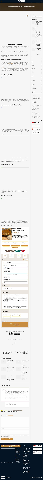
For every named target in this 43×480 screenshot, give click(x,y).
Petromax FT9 (10, 63)
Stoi (39, 116)
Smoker (36, 116)
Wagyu (37, 117)
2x (24, 259)
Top (21, 339)
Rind (38, 112)
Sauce (36, 114)
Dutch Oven (15, 339)
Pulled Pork (33, 112)
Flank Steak (25, 456)
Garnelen (38, 105)
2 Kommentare (15, 338)
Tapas (32, 117)
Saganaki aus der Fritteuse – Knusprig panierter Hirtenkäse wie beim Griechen (25, 362)
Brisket (36, 98)
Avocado (23, 447)
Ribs (36, 112)
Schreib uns (15, 325)
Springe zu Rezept (12, 44)
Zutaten (5, 256)
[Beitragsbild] (3, 362)
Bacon (35, 96)
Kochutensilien (11, 256)
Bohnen (34, 98)
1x (23, 259)
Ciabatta (32, 101)
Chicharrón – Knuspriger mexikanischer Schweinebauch (25, 377)
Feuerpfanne (26, 455)
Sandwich (33, 114)
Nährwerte (24, 256)
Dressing (35, 101)
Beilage (24, 448)
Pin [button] (23, 250)
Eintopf (23, 455)
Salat (37, 113)
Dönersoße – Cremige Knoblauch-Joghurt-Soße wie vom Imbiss (10, 368)
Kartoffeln (33, 109)
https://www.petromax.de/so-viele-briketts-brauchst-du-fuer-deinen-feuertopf (14, 67)
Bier (32, 98)
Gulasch (40, 105)
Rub (35, 113)
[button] (13, 232)
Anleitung (18, 256)
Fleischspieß (34, 105)
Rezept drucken (19, 44)
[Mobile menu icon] (41, 1)
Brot (38, 98)
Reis (35, 112)
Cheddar (24, 451)
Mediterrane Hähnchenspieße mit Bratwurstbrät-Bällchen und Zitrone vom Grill (10, 377)
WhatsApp (18, 250)
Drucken (8, 250)
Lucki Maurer (34, 110)
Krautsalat (36, 109)
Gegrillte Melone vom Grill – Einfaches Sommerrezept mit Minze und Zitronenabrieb (25, 370)
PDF (13, 250)
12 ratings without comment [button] (17, 410)
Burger (33, 99)
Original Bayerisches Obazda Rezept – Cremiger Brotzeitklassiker (10, 362)
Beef (12, 339)
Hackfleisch (35, 106)
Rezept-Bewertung (4, 415)
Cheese (40, 99)
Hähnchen (34, 108)
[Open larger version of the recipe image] (7, 234)
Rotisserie (33, 113)
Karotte (38, 108)
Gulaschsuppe (18, 339)
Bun (39, 98)
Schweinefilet (33, 116)
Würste (39, 117)
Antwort (27, 399)
